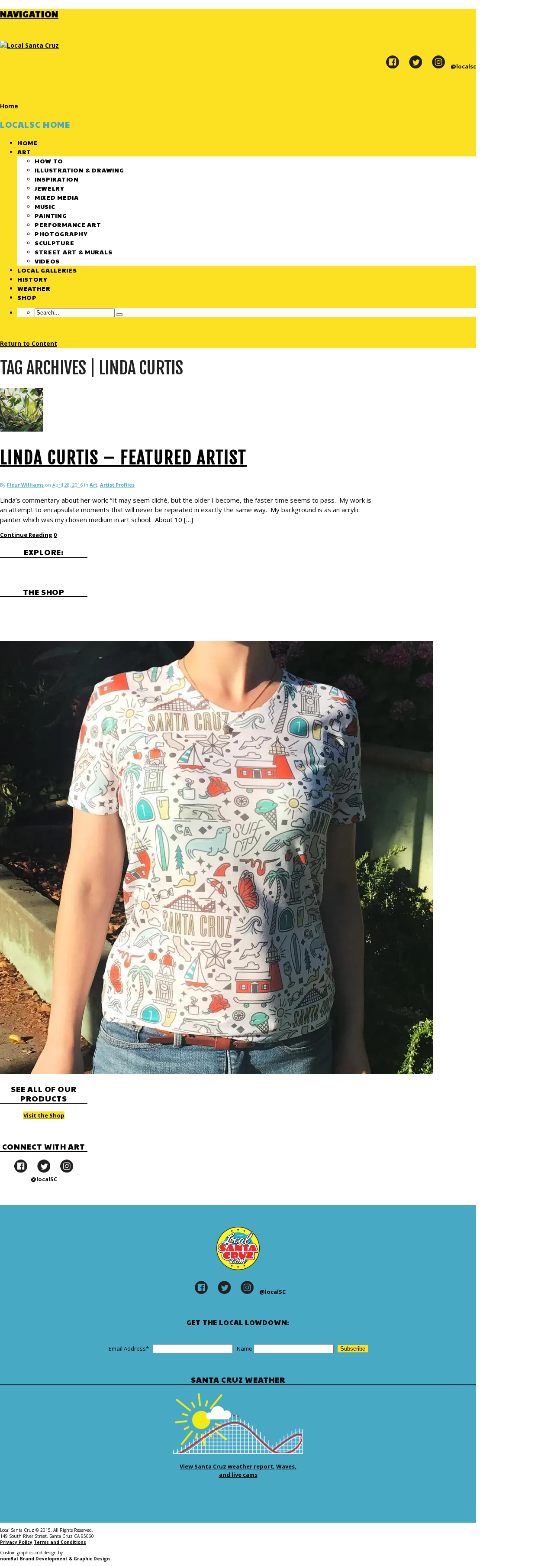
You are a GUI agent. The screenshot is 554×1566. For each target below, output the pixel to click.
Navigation (29, 14)
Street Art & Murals (73, 251)
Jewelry (49, 188)
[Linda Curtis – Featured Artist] (21, 429)
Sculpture (54, 242)
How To (49, 160)
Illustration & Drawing (79, 170)
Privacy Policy (16, 1542)
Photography (61, 233)
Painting (51, 215)
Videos (47, 261)
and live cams (238, 1474)
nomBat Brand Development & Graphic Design (55, 1559)
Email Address (129, 1348)
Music (45, 206)
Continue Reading (26, 535)
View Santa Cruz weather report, (227, 1466)
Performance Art (68, 224)
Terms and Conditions (60, 1542)
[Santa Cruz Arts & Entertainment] (29, 45)
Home (27, 142)
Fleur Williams (25, 484)
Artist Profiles (117, 484)
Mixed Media (57, 197)
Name (244, 1348)
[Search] (119, 314)
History (32, 279)
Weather (34, 288)
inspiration (57, 179)
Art (24, 151)
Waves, (286, 1466)
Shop (27, 297)
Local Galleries (47, 270)
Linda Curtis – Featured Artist (123, 457)
